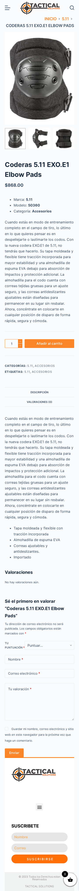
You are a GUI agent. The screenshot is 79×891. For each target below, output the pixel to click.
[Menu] (7, 8)
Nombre (15, 659)
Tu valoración (20, 689)
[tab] (39, 392)
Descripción (39, 392)
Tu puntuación (15, 645)
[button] (39, 807)
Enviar (14, 753)
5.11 (30, 366)
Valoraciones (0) (39, 402)
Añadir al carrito (49, 343)
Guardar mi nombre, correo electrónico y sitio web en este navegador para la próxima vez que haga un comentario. (39, 734)
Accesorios (45, 366)
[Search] (72, 7)
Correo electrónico (24, 673)
